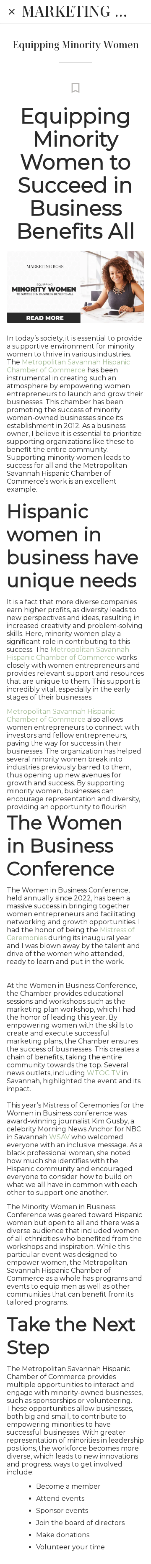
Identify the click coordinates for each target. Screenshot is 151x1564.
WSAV (58, 1137)
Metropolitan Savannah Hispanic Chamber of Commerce (68, 366)
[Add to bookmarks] (75, 88)
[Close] (12, 12)
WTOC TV (102, 1073)
